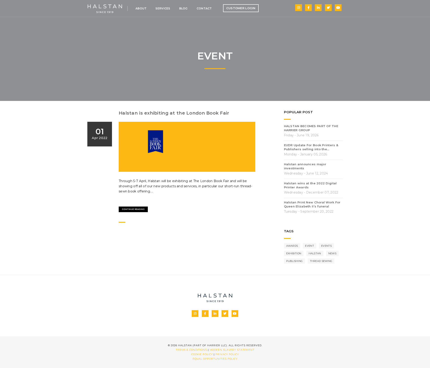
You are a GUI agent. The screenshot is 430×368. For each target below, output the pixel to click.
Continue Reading (133, 209)
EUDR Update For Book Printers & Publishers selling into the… (311, 147)
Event (309, 245)
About (140, 8)
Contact (204, 8)
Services (162, 8)
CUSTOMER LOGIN (241, 8)
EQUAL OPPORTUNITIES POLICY (215, 358)
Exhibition (293, 253)
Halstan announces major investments (305, 166)
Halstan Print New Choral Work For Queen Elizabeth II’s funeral (312, 204)
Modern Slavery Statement (232, 349)
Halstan (315, 253)
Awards (292, 245)
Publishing (294, 261)
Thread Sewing (321, 261)
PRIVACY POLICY (227, 354)
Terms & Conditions (191, 349)
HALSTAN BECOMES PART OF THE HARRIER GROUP (311, 128)
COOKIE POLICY (202, 354)
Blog (183, 8)
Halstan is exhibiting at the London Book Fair (174, 113)
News (332, 253)
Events (326, 245)
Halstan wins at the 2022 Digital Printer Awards (310, 185)
